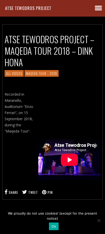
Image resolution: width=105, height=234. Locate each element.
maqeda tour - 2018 (41, 73)
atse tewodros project (28, 8)
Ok (53, 226)
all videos (14, 73)
